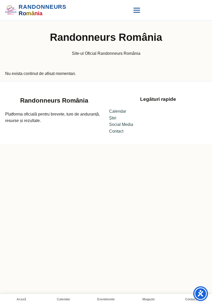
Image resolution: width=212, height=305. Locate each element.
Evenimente (106, 299)
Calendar (63, 299)
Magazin (148, 299)
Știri (112, 118)
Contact (191, 299)
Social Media (121, 124)
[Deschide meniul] (136, 10)
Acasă (21, 299)
